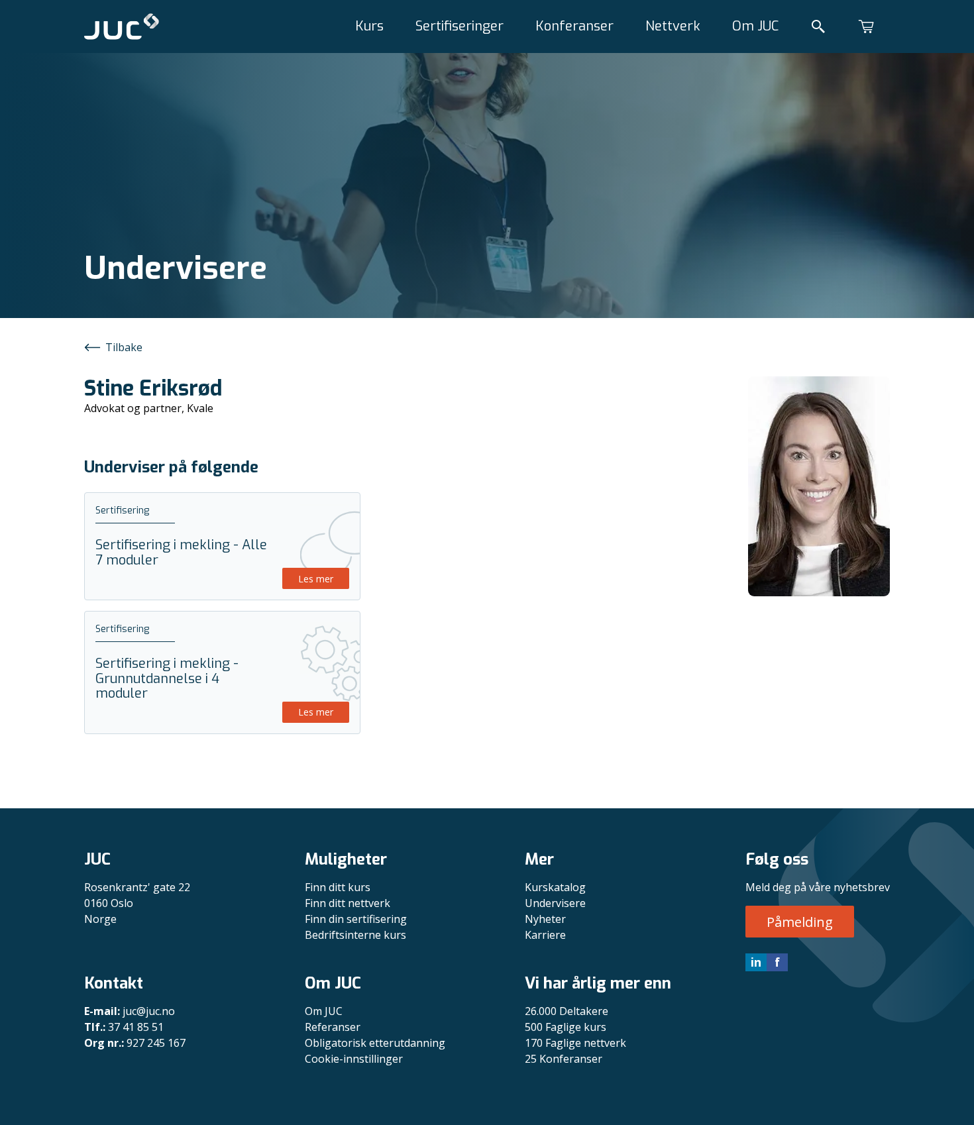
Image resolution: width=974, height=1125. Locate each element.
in (756, 962)
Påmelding (800, 922)
